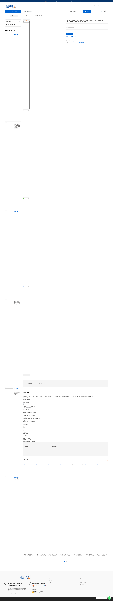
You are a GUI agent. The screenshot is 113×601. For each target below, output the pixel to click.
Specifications (41, 383)
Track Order (82, 578)
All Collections (14, 15)
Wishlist (81, 580)
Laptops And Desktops (28, 5)
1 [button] (64, 561)
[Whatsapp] (109, 598)
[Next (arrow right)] (111, 300)
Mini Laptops (51, 582)
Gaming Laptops (85, 25)
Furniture (60, 5)
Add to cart (81, 42)
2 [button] (66, 561)
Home (6, 15)
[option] (47, 32)
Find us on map (12, 593)
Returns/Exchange (84, 582)
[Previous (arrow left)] (2, 300)
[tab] (31, 383)
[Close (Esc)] (111, 1)
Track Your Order (86, 5)
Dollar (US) (94, 5)
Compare (69, 33)
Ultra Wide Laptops (52, 580)
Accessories (52, 5)
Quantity (68, 40)
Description (31, 383)
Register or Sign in (104, 5)
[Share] (109, 1)
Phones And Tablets (41, 5)
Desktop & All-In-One (77, 25)
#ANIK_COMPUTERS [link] (27, 407)
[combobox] (45, 11)
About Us (82, 584)
